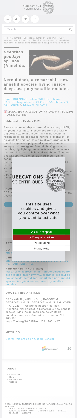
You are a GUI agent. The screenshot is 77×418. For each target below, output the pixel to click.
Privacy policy (41, 248)
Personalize (42, 242)
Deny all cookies (43, 237)
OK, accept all (43, 232)
